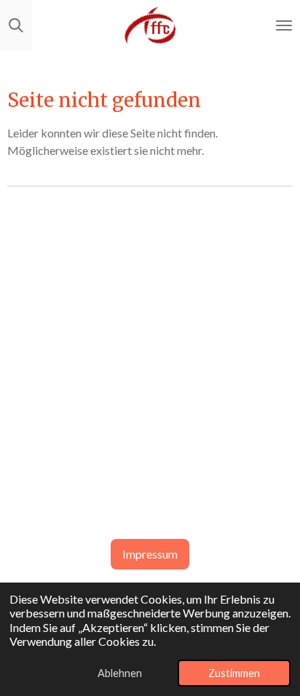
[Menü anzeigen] (284, 25)
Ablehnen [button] (120, 673)
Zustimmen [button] (234, 673)
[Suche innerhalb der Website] (16, 25)
